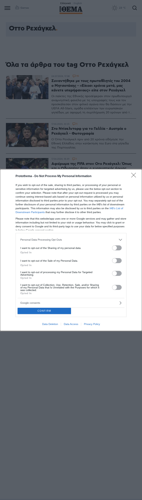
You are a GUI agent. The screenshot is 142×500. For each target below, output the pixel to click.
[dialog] (71, 250)
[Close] (134, 176)
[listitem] (71, 240)
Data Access (71, 324)
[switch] (117, 247)
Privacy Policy (92, 324)
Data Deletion (50, 324)
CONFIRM (44, 310)
